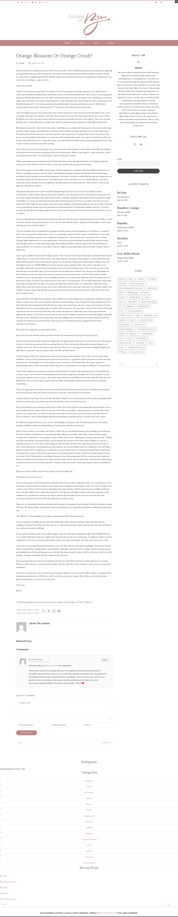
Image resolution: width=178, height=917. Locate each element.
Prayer (122, 334)
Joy (120, 306)
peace (133, 320)
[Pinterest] (39, 2)
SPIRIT (111, 43)
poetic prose (139, 324)
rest (120, 338)
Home (67, 43)
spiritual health (125, 343)
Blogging (89, 781)
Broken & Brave (36, 659)
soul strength (140, 338)
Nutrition (89, 833)
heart (147, 297)
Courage (152, 279)
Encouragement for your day (131, 288)
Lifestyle (89, 822)
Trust (150, 343)
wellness (123, 352)
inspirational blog (148, 302)
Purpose (132, 334)
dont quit (122, 283)
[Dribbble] (21, 2)
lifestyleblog (143, 306)
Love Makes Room (7, 899)
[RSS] (47, 2)
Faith (121, 293)
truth (121, 347)
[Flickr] (25, 2)
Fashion (89, 798)
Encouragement (137, 283)
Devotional (89, 792)
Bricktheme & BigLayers (107, 913)
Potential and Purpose (146, 329)
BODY (96, 43)
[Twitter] (18, 2)
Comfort (140, 279)
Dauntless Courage (8, 882)
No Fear (3, 876)
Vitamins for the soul (136, 347)
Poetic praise (124, 324)
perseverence (146, 320)
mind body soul (150, 315)
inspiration (132, 302)
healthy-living (134, 297)
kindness (130, 306)
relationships (146, 334)
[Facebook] (28, 2)
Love (121, 311)
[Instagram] (43, 2)
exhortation (152, 288)
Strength (140, 343)
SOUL (89, 845)
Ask (19, 743)
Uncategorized (89, 863)
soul (129, 338)
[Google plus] (32, 2)
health (121, 297)
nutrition (122, 320)
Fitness (146, 293)
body (131, 279)
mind (137, 315)
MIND (81, 43)
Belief (121, 279)
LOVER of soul (125, 315)
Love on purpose (135, 311)
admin (21, 63)
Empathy (3, 888)
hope (121, 302)
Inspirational (89, 816)
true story (89, 857)
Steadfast (4, 893)
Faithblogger (133, 293)
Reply (105, 660)
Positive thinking (126, 329)
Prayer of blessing (89, 839)
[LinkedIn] (36, 2)
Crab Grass (105, 743)
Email (119, 159)
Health (89, 810)
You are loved (137, 352)
